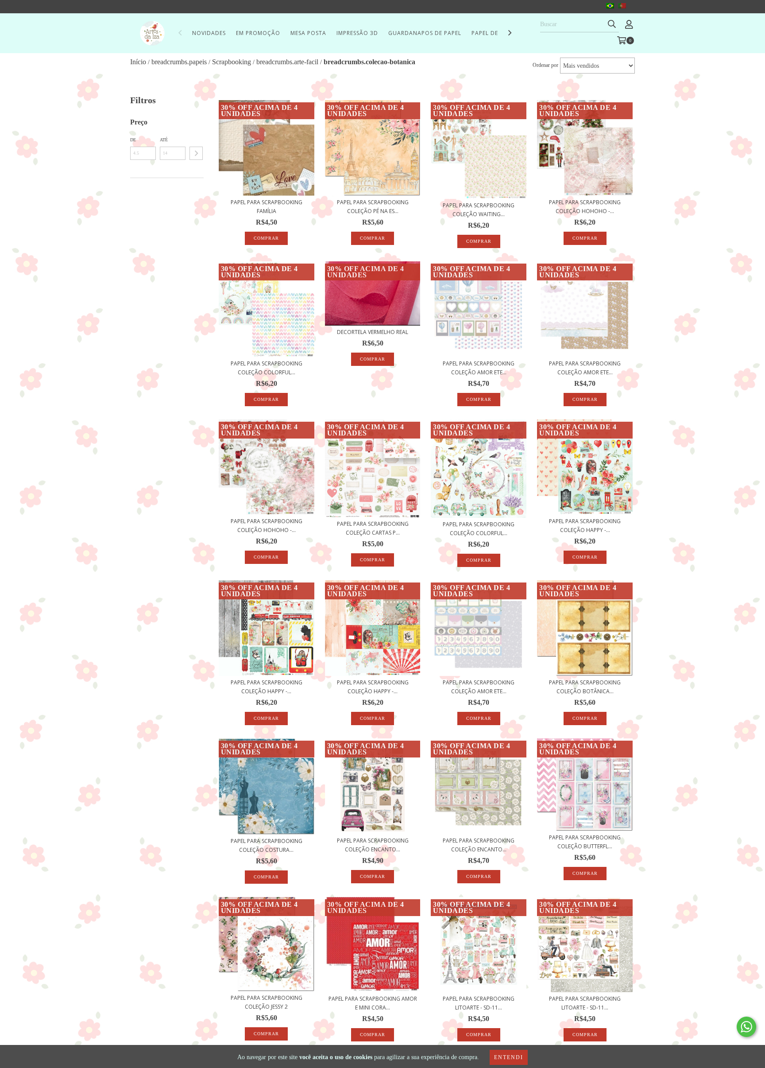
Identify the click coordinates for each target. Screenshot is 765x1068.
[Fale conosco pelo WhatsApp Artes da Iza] (746, 1027)
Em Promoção (258, 33)
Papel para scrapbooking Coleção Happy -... (585, 525)
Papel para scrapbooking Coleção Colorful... (266, 368)
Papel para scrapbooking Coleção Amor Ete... (478, 368)
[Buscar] (612, 24)
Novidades (209, 33)
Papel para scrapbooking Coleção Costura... (266, 845)
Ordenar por (545, 65)
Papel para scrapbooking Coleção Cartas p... (373, 528)
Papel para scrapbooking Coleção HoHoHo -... (585, 206)
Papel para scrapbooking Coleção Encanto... (373, 845)
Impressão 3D (357, 33)
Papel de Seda (492, 33)
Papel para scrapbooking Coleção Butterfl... (585, 842)
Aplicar (196, 153)
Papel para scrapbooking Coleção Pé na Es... (373, 206)
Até (164, 139)
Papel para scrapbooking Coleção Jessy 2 (266, 1002)
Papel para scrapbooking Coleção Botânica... (585, 687)
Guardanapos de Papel (424, 33)
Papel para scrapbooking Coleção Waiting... (478, 210)
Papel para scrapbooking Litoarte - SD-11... (478, 1003)
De (133, 139)
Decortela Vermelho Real (372, 332)
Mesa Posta (308, 33)
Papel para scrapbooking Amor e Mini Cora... (372, 1003)
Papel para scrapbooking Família (266, 206)
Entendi (508, 1057)
